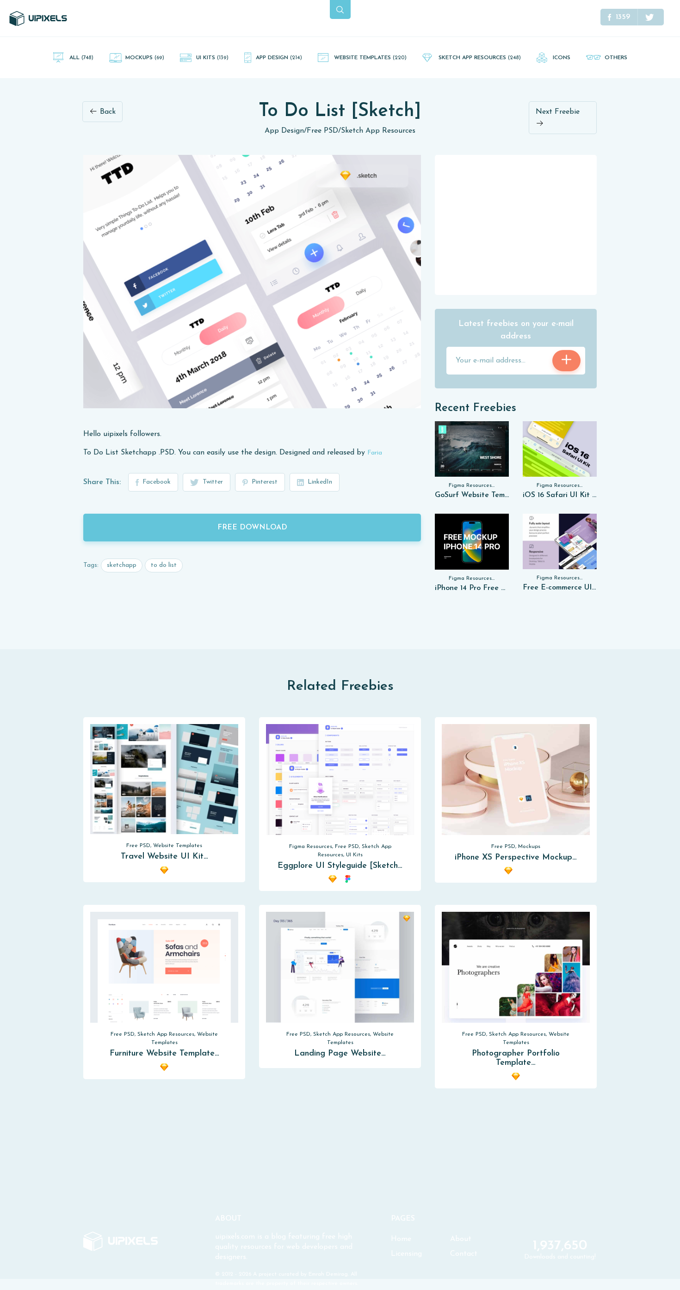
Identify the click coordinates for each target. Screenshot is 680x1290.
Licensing (406, 1254)
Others (616, 58)
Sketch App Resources (480, 58)
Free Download (252, 527)
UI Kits (212, 58)
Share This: (102, 482)
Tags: (91, 565)
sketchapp (121, 565)
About (460, 1239)
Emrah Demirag (328, 1274)
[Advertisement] (515, 224)
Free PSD (322, 131)
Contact (463, 1254)
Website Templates (370, 58)
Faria (374, 452)
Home (401, 1239)
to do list (164, 565)
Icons (561, 58)
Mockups (144, 58)
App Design (279, 58)
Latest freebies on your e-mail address (516, 330)
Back (107, 112)
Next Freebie (558, 112)
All (81, 58)
